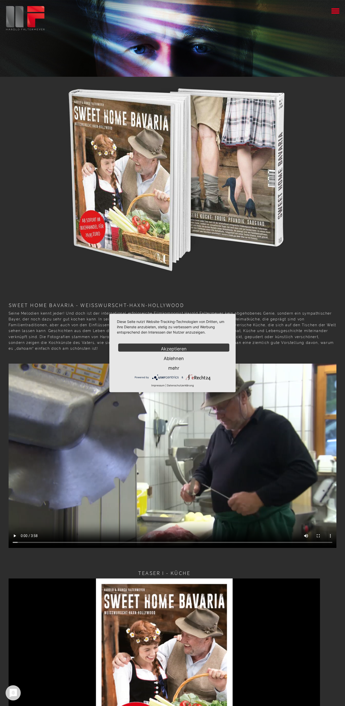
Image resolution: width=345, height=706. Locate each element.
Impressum (158, 385)
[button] (335, 10)
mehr (173, 368)
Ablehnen (174, 358)
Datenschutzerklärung (180, 385)
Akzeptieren (174, 348)
